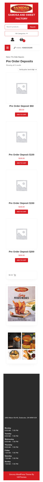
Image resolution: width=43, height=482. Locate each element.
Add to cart (21, 114)
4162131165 (27, 48)
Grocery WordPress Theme (20, 474)
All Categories (20, 33)
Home (8, 57)
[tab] (7, 48)
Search (33, 27)
